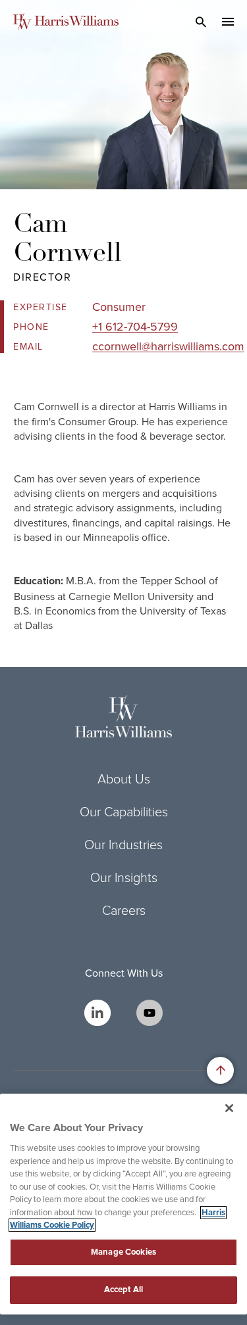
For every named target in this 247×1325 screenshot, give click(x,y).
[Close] (229, 1108)
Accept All (123, 1289)
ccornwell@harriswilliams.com (168, 346)
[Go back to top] (220, 1070)
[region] (123, 1204)
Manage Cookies (123, 1252)
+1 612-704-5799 (135, 326)
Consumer (119, 307)
